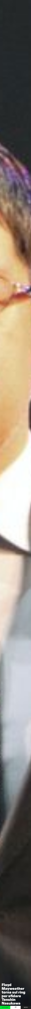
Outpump (5, 1007)
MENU (26, 1007)
